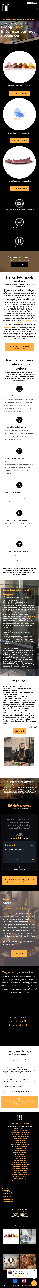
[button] (29, 8)
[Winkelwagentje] (37, 8)
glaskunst (32, 616)
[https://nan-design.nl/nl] (6, 8)
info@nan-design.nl (19, 1213)
